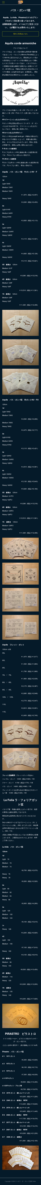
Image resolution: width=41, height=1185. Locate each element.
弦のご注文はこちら (20, 34)
